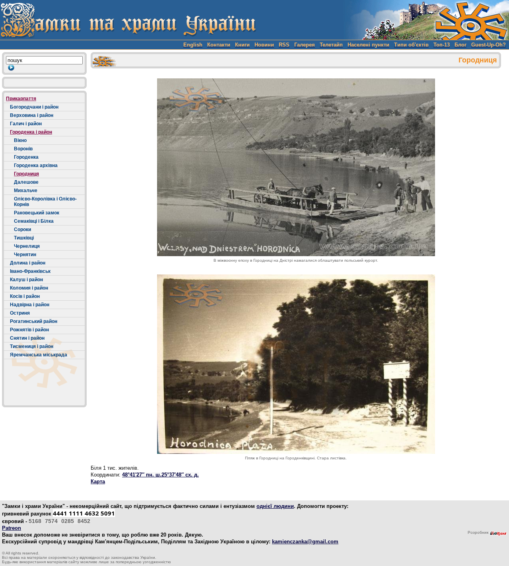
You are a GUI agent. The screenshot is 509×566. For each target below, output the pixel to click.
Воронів (23, 149)
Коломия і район (29, 288)
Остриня (20, 313)
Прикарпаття (21, 98)
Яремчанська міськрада (38, 355)
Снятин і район (27, 338)
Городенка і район (31, 132)
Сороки (22, 229)
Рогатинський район (33, 321)
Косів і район (25, 296)
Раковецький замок (36, 213)
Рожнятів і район (29, 330)
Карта (98, 481)
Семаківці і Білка (34, 221)
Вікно (20, 140)
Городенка (26, 157)
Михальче (25, 190)
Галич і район (26, 123)
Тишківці (24, 238)
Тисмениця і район (31, 346)
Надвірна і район (29, 304)
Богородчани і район (34, 107)
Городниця (26, 174)
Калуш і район (26, 279)
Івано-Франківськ (30, 271)
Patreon (11, 528)
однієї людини (275, 506)
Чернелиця (27, 246)
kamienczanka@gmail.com (305, 542)
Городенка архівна (36, 165)
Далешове (26, 182)
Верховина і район (31, 115)
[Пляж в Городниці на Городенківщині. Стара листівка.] (296, 364)
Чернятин (25, 254)
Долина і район (27, 263)
